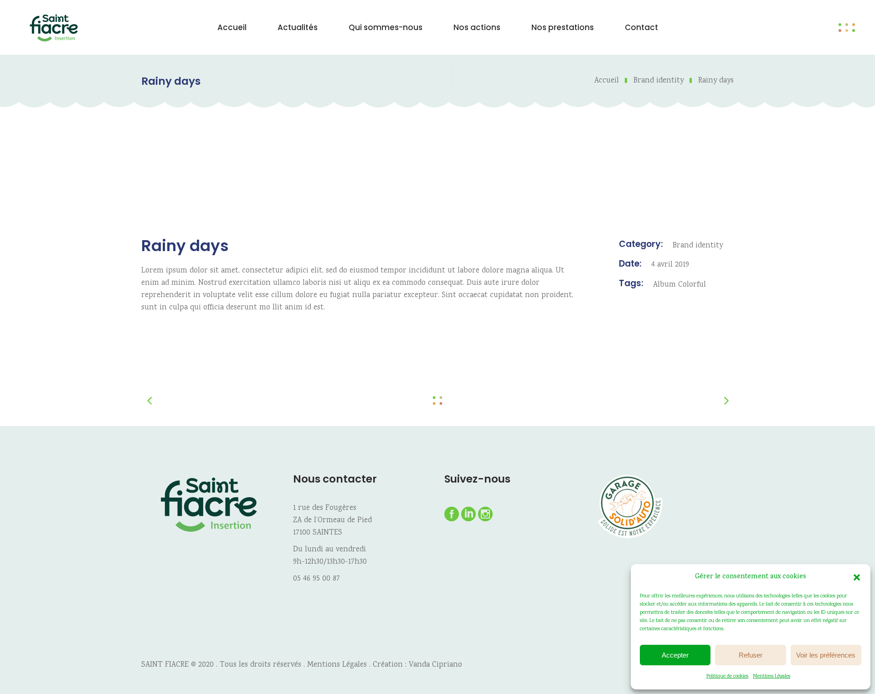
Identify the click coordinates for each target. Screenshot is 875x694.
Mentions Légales (771, 676)
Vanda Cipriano (435, 665)
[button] (856, 577)
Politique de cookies (727, 676)
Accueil (606, 81)
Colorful (692, 285)
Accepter (675, 655)
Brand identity (658, 81)
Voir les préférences (825, 655)
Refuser (750, 655)
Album (664, 285)
